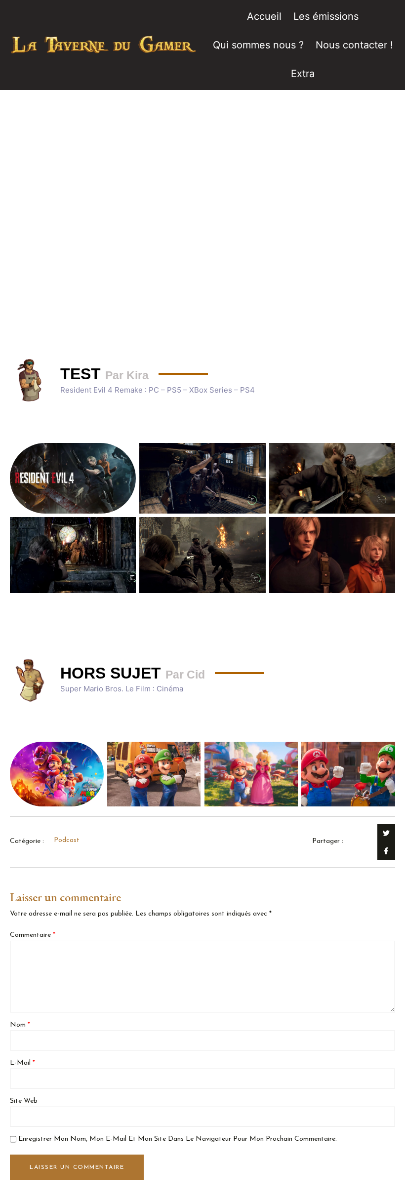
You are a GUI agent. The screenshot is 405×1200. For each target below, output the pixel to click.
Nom (20, 1025)
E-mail (22, 1063)
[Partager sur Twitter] (386, 833)
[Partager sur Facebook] (386, 851)
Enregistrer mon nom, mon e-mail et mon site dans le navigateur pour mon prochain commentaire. (177, 1139)
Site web (24, 1101)
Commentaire (32, 935)
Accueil (264, 16)
